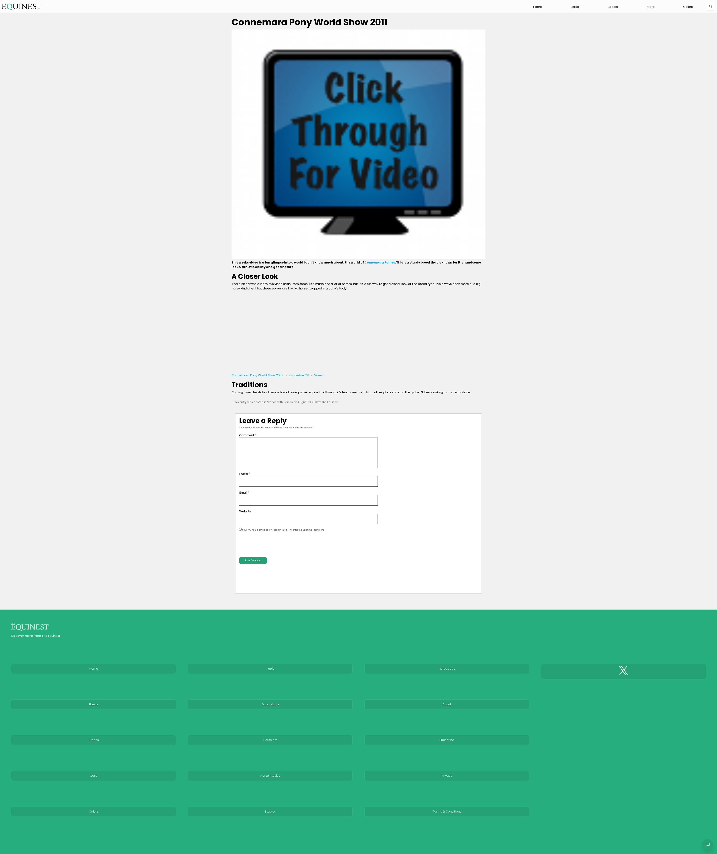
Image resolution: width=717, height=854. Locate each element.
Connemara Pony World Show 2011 (257, 375)
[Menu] (710, 6)
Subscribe (447, 740)
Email (244, 492)
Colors (688, 7)
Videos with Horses (280, 402)
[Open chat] (707, 844)
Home (537, 7)
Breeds (613, 7)
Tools (270, 669)
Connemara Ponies (379, 262)
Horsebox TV (299, 375)
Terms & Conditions (446, 811)
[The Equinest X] (623, 671)
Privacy (446, 776)
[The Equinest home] (21, 7)
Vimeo (319, 375)
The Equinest (330, 402)
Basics (575, 7)
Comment (248, 435)
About (446, 704)
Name (244, 474)
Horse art (270, 740)
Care (651, 7)
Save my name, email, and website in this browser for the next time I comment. (283, 529)
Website (245, 511)
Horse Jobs (447, 669)
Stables (270, 811)
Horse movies (270, 776)
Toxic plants (270, 704)
